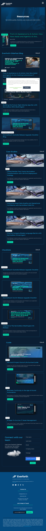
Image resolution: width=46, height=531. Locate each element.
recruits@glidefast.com (27, 526)
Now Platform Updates (7, 132)
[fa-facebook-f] (20, 485)
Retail (7, 169)
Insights (4, 70)
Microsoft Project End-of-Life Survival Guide (22, 362)
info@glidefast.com (23, 493)
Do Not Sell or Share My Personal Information (16, 88)
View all (38, 53)
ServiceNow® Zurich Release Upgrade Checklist (20, 298)
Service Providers (10, 200)
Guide (7, 359)
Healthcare (9, 230)
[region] (23, 84)
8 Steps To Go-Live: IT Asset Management (22, 420)
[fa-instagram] (18, 485)
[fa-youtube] (15, 485)
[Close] (38, 79)
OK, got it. (27, 87)
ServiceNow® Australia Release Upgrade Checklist (20, 270)
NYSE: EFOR (14, 482)
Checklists (4, 267)
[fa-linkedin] (13, 485)
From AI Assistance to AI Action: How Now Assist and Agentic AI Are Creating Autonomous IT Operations (20, 75)
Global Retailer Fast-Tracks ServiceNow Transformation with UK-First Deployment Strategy (22, 173)
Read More (13, 45)
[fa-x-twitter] (23, 485)
